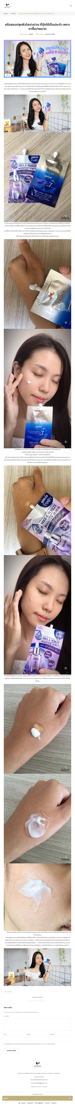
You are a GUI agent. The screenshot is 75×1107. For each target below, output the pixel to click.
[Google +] (40, 1001)
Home (6, 14)
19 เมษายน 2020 (50, 34)
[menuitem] (22, 1103)
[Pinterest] (37, 1001)
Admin (31, 34)
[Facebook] (30, 1001)
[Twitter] (33, 1001)
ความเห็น (7, 1016)
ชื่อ (5, 1034)
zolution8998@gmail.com (39, 1083)
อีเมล (29, 1034)
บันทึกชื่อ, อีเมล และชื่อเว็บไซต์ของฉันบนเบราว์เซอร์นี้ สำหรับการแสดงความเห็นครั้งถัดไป (30, 1044)
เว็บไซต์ (52, 1034)
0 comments (8, 992)
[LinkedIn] (44, 1001)
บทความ (13, 14)
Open (71, 6)
